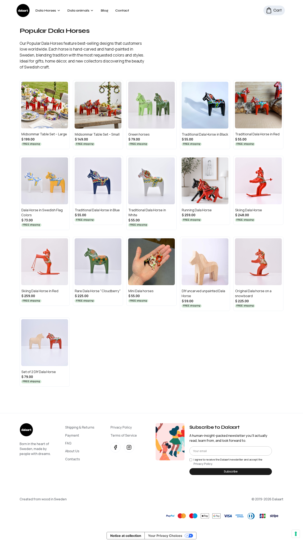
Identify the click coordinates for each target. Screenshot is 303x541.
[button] (47, 10)
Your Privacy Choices (165, 536)
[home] (23, 10)
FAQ (68, 443)
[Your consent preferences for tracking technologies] (296, 534)
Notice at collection (125, 536)
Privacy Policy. (203, 464)
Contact (122, 10)
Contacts (72, 459)
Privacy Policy (121, 427)
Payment (72, 435)
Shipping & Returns (79, 427)
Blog (104, 10)
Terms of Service (123, 435)
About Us (72, 451)
